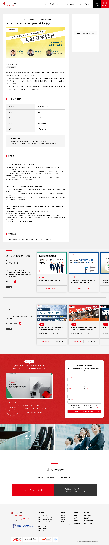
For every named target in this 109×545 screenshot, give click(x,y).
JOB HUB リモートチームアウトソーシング (47, 524)
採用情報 (87, 4)
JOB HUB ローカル (42, 526)
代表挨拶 (63, 515)
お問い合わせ (105, 6)
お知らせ (79, 4)
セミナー (59, 4)
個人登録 (86, 518)
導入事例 (52, 4)
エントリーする (43, 341)
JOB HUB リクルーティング (44, 521)
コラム (66, 4)
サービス (45, 4)
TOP (7, 19)
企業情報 (72, 4)
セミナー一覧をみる (11, 323)
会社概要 (63, 519)
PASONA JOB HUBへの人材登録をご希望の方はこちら (76, 490)
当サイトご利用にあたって (91, 523)
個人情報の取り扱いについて (77, 405)
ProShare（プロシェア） (43, 515)
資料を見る (9, 282)
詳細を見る (58, 341)
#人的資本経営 (11, 67)
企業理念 (63, 517)
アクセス (63, 521)
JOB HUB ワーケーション (43, 528)
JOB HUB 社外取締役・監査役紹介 (45, 519)
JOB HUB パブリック (42, 530)
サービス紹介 (41, 512)
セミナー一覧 (21, 19)
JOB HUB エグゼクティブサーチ (45, 517)
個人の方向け (97, 6)
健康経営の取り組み (65, 524)
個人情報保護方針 (88, 521)
